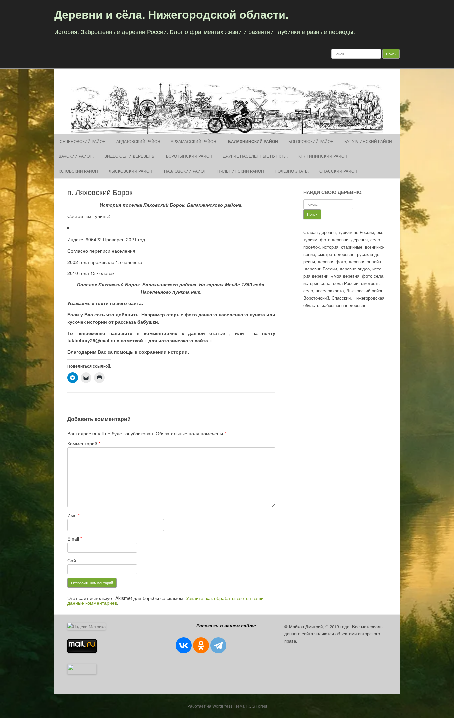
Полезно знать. (292, 171)
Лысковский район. (131, 171)
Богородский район (311, 141)
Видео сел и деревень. (129, 156)
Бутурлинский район (368, 141)
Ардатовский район (138, 141)
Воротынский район (189, 156)
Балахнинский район (253, 141)
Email (74, 538)
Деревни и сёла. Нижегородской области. (171, 14)
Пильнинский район (240, 171)
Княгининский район (322, 156)
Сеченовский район (82, 141)
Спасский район (338, 171)
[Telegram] (218, 645)
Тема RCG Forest (251, 706)
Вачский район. (76, 156)
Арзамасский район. (194, 141)
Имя (73, 515)
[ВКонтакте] (184, 645)
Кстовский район (78, 171)
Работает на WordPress (209, 706)
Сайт (72, 560)
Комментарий (83, 443)
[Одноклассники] (201, 645)
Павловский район (185, 171)
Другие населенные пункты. (255, 156)
